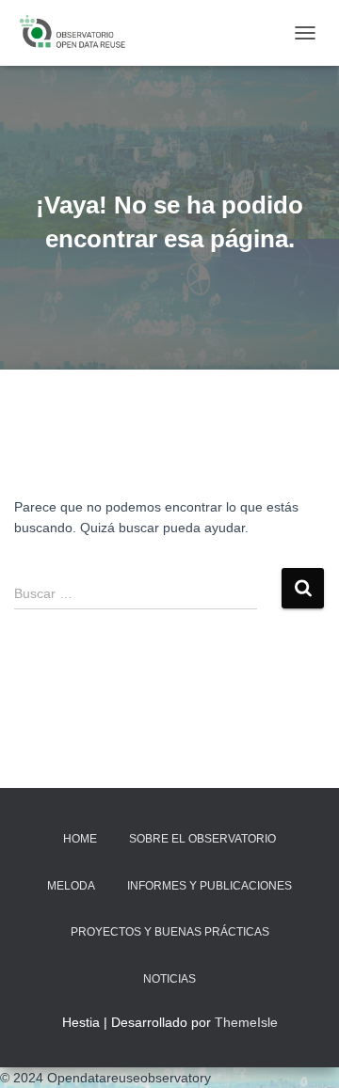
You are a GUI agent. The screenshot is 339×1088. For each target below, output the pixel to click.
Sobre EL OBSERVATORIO (202, 838)
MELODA (71, 885)
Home (80, 838)
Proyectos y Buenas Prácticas (170, 931)
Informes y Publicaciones (209, 885)
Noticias (169, 979)
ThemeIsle (246, 1022)
